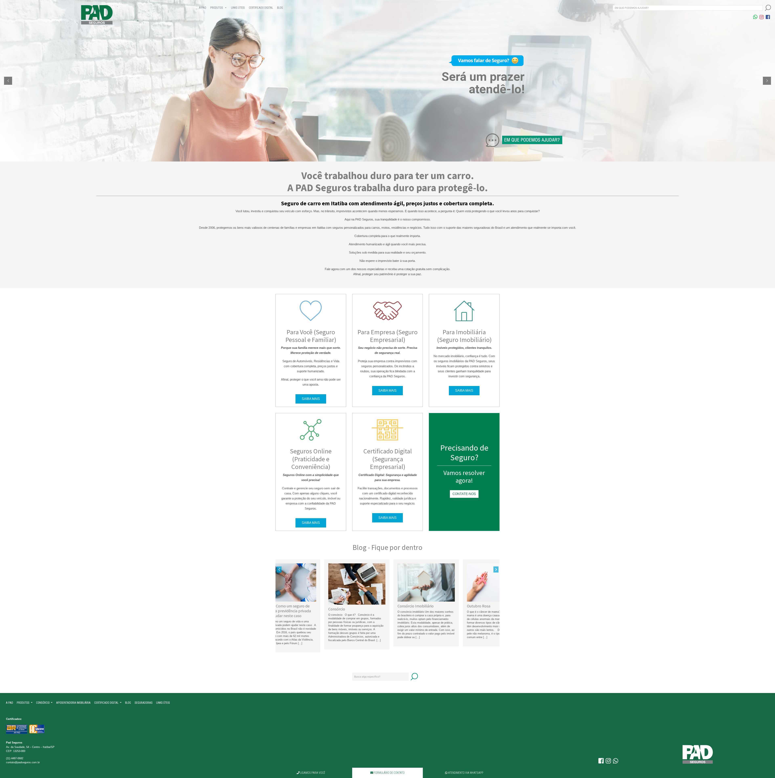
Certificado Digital (261, 7)
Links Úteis (238, 7)
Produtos (216, 7)
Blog (280, 7)
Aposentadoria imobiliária (73, 702)
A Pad (202, 7)
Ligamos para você (312, 772)
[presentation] (279, 569)
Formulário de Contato (389, 772)
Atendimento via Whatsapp (465, 772)
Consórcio (43, 702)
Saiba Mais (311, 399)
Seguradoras (144, 702)
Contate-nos (464, 494)
